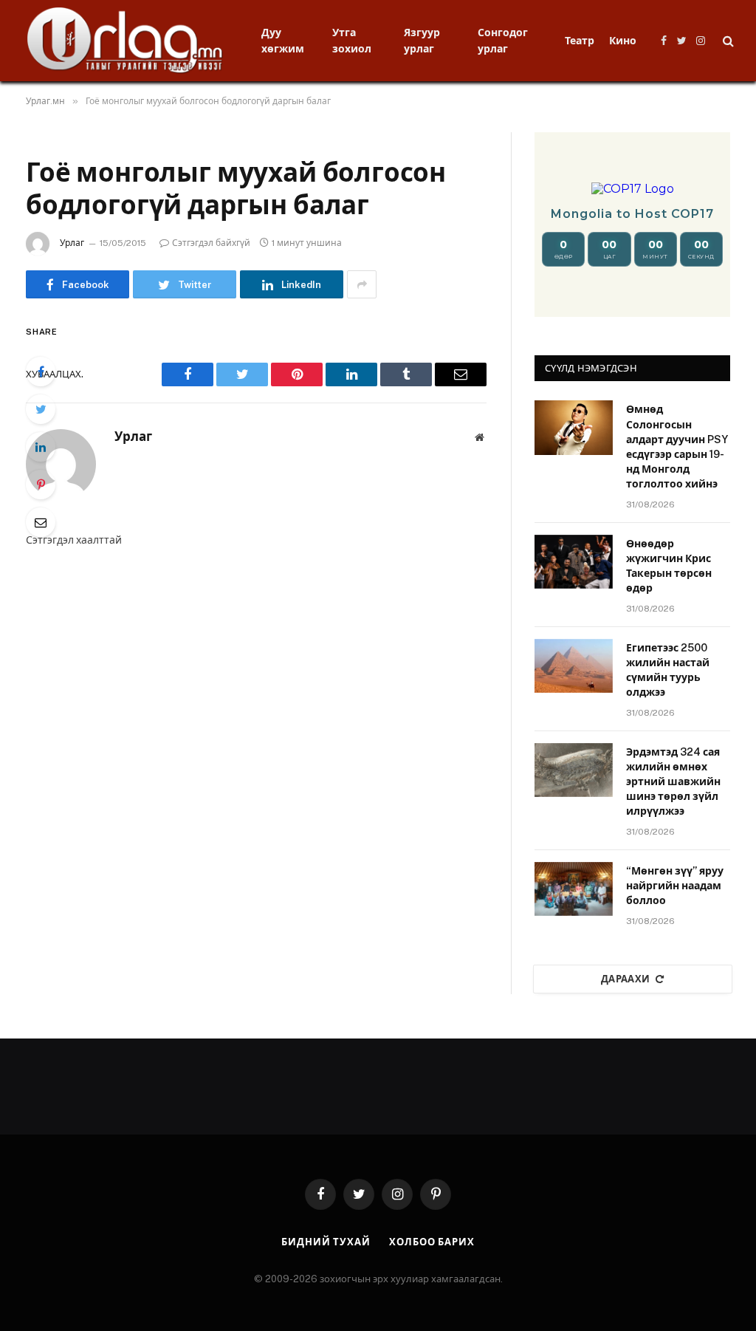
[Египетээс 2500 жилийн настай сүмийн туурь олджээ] (574, 666)
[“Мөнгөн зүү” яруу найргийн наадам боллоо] (574, 889)
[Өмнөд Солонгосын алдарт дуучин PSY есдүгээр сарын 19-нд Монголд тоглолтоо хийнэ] (574, 427)
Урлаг (72, 243)
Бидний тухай (326, 1242)
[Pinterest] (40, 484)
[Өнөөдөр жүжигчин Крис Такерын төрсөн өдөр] (574, 562)
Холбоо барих (432, 1242)
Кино (622, 41)
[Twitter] (40, 409)
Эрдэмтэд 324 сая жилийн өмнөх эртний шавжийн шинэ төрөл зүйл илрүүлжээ (673, 781)
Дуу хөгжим (282, 41)
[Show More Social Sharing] (362, 284)
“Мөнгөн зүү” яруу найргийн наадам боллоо (675, 885)
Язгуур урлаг (422, 41)
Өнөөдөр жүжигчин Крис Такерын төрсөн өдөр (669, 566)
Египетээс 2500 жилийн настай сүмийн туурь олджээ (667, 670)
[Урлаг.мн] (125, 40)
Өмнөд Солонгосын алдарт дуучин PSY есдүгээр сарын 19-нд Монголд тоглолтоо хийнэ (677, 446)
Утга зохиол (351, 41)
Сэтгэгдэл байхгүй (211, 243)
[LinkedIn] (40, 447)
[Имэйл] (40, 522)
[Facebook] (40, 371)
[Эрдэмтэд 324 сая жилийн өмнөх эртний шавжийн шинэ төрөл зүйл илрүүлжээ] (574, 770)
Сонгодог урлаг (503, 41)
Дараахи (625, 979)
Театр (579, 41)
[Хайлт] (727, 41)
